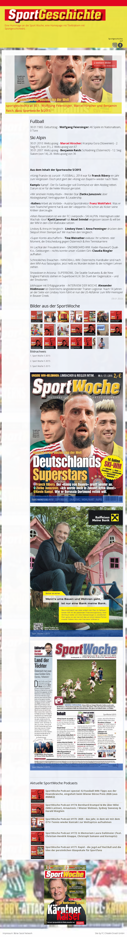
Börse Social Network (23, 933)
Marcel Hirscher (70, 143)
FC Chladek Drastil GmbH (113, 933)
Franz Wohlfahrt (100, 203)
